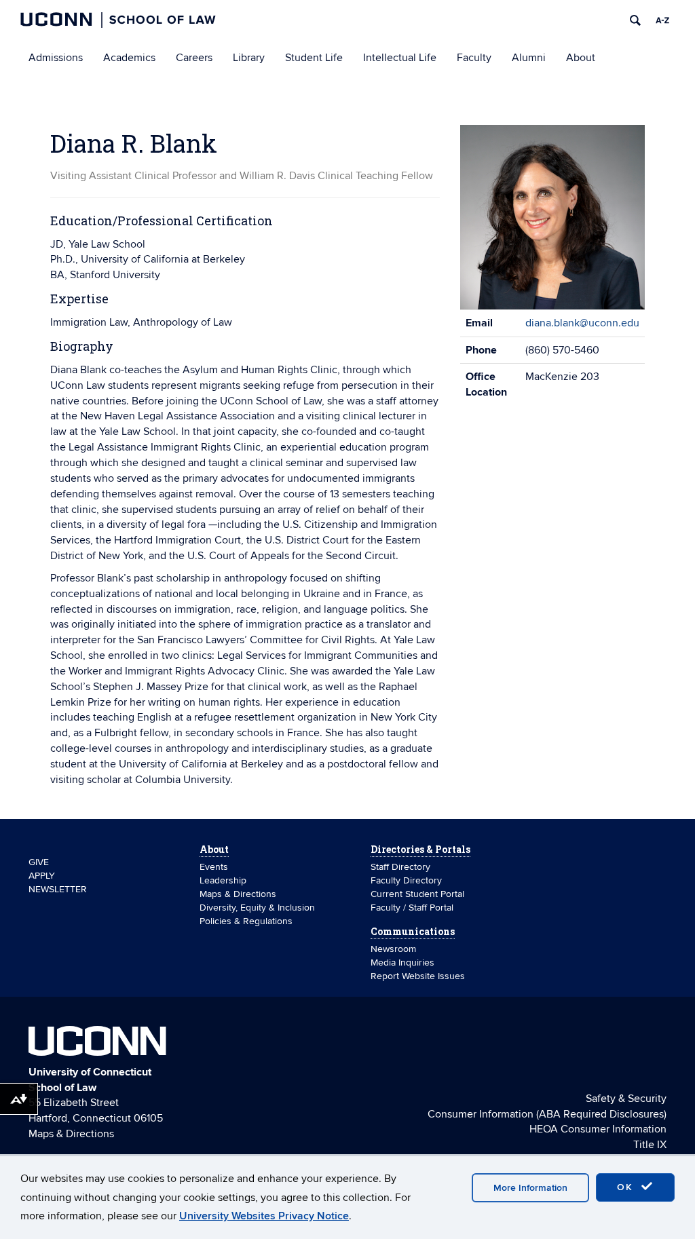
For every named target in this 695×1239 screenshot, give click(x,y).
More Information (530, 1188)
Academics (129, 57)
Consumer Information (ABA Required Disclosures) (547, 1114)
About (580, 57)
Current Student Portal (417, 894)
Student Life (314, 57)
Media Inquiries (402, 962)
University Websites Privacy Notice (264, 1216)
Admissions (56, 57)
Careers (194, 57)
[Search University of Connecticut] (635, 20)
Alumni (529, 57)
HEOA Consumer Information (597, 1129)
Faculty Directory (406, 880)
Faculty (474, 57)
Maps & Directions (238, 894)
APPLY (42, 875)
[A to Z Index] (662, 20)
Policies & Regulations (246, 921)
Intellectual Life (399, 57)
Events (214, 867)
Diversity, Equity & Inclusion (257, 907)
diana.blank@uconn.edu (582, 323)
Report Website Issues (418, 976)
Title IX (649, 1144)
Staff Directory (400, 867)
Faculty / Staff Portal (412, 907)
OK (627, 1187)
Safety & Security (626, 1098)
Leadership (223, 880)
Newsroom (395, 949)
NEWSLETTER (58, 889)
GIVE (39, 862)
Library (249, 57)
